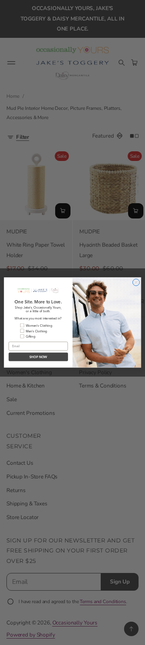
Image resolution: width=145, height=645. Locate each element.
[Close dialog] (136, 282)
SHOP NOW (38, 357)
